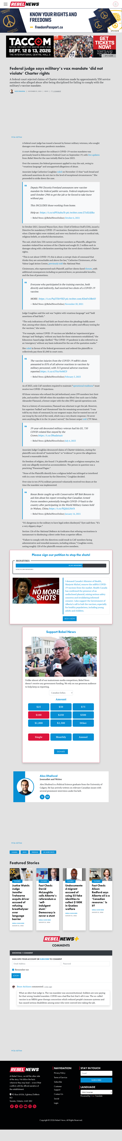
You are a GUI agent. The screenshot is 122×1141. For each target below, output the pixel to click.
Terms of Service (60, 1077)
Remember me (22, 969)
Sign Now (69, 618)
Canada (14, 852)
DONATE (61, 751)
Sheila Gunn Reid (18, 923)
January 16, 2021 (73, 513)
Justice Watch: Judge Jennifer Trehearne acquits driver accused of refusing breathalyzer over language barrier (21, 902)
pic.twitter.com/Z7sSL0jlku (80, 212)
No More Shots (48, 852)
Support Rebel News (61, 632)
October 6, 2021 (72, 217)
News (24, 852)
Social (56, 1098)
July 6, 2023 (70, 440)
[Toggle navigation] (6, 4)
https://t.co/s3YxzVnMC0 (53, 371)
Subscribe (58, 1081)
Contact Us (58, 1094)
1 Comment (57, 91)
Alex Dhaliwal (20, 91)
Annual (83, 737)
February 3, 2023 (73, 376)
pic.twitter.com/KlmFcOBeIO (80, 298)
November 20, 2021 (74, 304)
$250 (61, 714)
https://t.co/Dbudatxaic (50, 435)
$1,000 (39, 722)
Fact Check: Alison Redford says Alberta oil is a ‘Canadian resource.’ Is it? (101, 895)
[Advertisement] (61, 118)
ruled (59, 171)
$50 (61, 706)
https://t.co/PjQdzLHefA (62, 508)
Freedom (35, 852)
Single (38, 737)
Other (83, 722)
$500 (83, 714)
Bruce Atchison (24, 986)
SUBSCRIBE (44, 959)
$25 (39, 706)
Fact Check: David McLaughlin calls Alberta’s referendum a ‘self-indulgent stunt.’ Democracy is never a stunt (47, 900)
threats (88, 268)
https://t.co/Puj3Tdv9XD (52, 298)
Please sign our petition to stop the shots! (61, 555)
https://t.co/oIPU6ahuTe (52, 212)
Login (56, 1103)
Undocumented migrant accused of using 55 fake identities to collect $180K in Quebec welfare (74, 897)
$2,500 (61, 722)
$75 (83, 706)
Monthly (61, 737)
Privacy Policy (59, 1072)
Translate (98, 1095)
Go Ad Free (17, 137)
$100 (39, 714)
